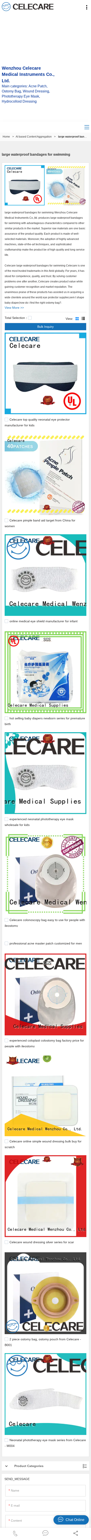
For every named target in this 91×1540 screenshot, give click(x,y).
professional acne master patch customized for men (45, 943)
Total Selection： (16, 318)
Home (6, 136)
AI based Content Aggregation (34, 136)
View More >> (14, 307)
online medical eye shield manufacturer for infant (43, 621)
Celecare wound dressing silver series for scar (41, 1242)
